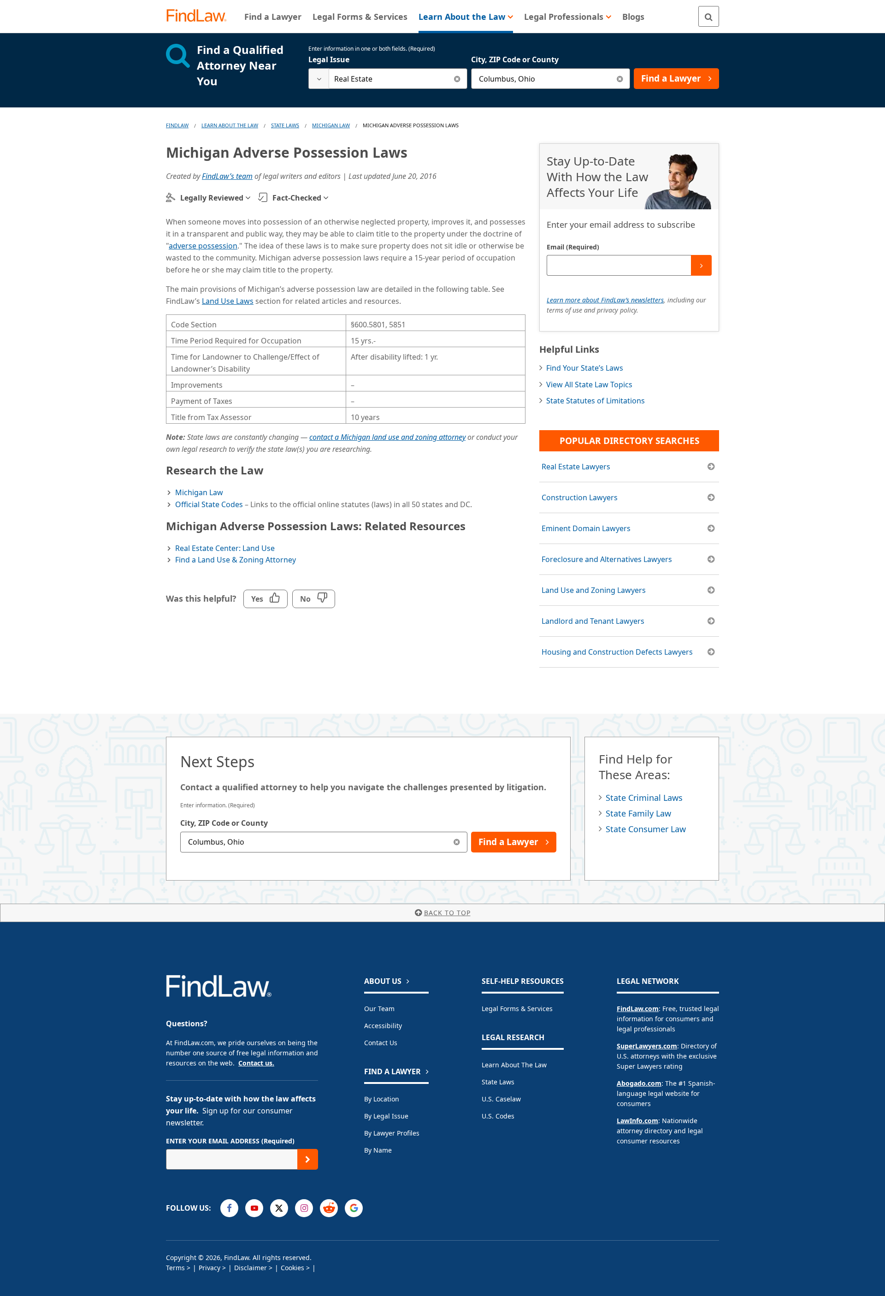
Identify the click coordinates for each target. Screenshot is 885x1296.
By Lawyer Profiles (391, 1133)
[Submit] (701, 265)
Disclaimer (250, 1267)
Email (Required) (573, 247)
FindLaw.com (638, 1008)
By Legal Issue (386, 1116)
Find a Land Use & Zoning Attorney (235, 560)
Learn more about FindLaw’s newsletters (605, 300)
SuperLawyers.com (647, 1046)
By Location (381, 1099)
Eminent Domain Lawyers (586, 528)
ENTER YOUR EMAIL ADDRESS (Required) (230, 1140)
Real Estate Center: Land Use (225, 548)
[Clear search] (457, 78)
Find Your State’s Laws (584, 368)
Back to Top (447, 912)
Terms (175, 1267)
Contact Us (380, 1042)
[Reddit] (329, 1208)
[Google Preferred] (354, 1208)
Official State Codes (209, 504)
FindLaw (177, 125)
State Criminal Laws (644, 797)
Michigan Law (331, 125)
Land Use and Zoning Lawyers (594, 590)
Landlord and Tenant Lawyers (593, 621)
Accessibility (383, 1025)
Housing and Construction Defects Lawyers (617, 652)
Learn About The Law (229, 125)
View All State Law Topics (589, 384)
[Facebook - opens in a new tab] (229, 1208)
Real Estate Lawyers (576, 467)
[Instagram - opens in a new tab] (304, 1208)
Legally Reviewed (211, 198)
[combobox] (387, 78)
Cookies (292, 1267)
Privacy (209, 1267)
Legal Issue (328, 59)
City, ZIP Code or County (515, 59)
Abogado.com (639, 1083)
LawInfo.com (637, 1120)
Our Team (379, 1008)
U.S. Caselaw (501, 1099)
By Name (378, 1150)
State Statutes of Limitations (595, 401)
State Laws (285, 125)
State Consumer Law (646, 828)
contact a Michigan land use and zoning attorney (387, 437)
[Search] (708, 16)
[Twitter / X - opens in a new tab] (279, 1208)
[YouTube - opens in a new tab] (254, 1208)
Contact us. (256, 1063)
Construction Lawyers (580, 497)
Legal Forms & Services (517, 1008)
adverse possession (203, 246)
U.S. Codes (498, 1116)
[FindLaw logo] (200, 16)
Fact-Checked (297, 198)
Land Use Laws (228, 301)
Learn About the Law (514, 1064)
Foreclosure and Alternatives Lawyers (607, 559)
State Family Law (638, 813)
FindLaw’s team (227, 176)
